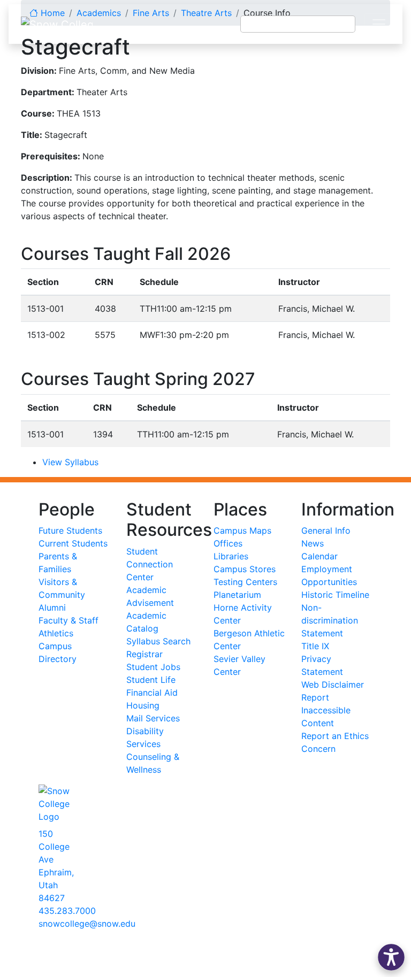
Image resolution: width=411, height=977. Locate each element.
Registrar (144, 654)
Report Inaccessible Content (326, 710)
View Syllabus (70, 462)
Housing (142, 705)
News (312, 543)
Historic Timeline (335, 594)
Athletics (56, 633)
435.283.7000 (67, 910)
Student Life (151, 679)
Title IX (315, 646)
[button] (391, 957)
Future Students (70, 530)
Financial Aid (152, 692)
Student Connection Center (149, 564)
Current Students (73, 543)
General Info (326, 530)
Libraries (231, 556)
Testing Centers (245, 581)
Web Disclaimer (332, 684)
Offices (228, 543)
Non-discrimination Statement (329, 620)
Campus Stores (245, 569)
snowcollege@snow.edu (87, 923)
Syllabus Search (158, 641)
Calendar (319, 556)
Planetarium (237, 594)
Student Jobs (153, 666)
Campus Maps (242, 530)
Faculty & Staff (68, 620)
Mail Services (153, 718)
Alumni (52, 607)
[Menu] (379, 24)
